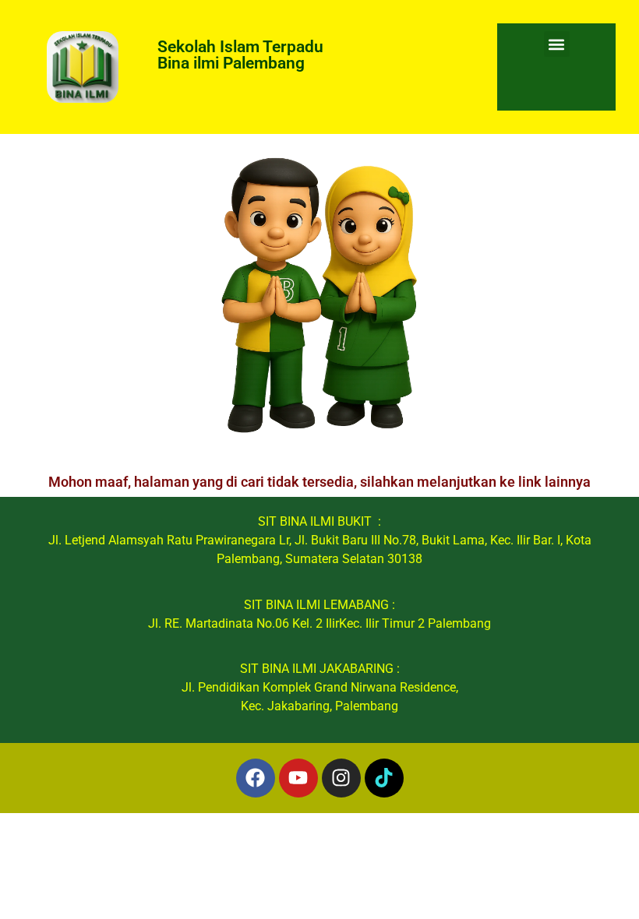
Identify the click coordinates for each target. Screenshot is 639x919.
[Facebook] (255, 778)
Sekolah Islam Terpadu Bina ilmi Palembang (240, 54)
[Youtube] (298, 778)
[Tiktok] (384, 778)
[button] (557, 44)
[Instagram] (341, 778)
